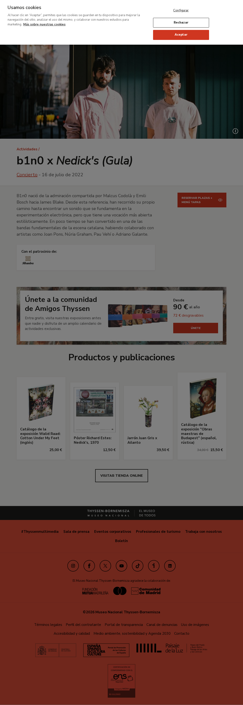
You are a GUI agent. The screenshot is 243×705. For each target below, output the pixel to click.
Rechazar (181, 22)
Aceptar (181, 35)
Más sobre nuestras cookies (44, 24)
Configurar (181, 10)
